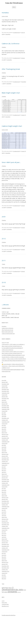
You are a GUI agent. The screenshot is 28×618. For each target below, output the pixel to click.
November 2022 (5, 391)
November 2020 (5, 407)
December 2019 (5, 418)
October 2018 (5, 440)
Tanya (3, 342)
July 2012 (4, 575)
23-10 (4, 282)
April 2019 (4, 431)
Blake (6, 588)
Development (8, 589)
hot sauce (5, 592)
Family (24, 590)
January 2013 (5, 564)
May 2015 (4, 513)
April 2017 (4, 472)
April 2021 (4, 400)
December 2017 (5, 458)
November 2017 (5, 459)
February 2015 (5, 519)
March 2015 (4, 517)
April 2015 (4, 515)
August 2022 (4, 394)
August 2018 (4, 443)
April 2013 (4, 558)
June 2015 (4, 512)
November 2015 (5, 503)
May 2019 (4, 429)
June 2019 (4, 427)
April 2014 (4, 537)
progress (19, 592)
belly (3, 588)
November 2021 (5, 398)
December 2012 (5, 566)
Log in (3, 600)
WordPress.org (5, 606)
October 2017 (5, 461)
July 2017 (4, 467)
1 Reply (3, 264)
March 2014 (4, 539)
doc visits (19, 589)
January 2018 (5, 456)
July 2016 (4, 488)
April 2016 (4, 494)
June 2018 (4, 447)
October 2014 (5, 526)
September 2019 (5, 422)
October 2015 (5, 504)
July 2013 (4, 553)
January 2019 (5, 436)
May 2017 (4, 470)
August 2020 (4, 411)
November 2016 (5, 481)
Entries (4, 602)
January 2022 (5, 396)
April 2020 (4, 416)
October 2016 (5, 483)
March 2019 (4, 432)
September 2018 (5, 441)
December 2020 (5, 405)
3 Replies (4, 220)
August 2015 (4, 508)
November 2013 (5, 546)
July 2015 (4, 510)
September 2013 (5, 549)
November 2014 (5, 524)
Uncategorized (16, 32)
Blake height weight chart (11, 93)
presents (12, 591)
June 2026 (4, 380)
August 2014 (4, 530)
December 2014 (5, 522)
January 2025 (5, 382)
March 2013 (4, 560)
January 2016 (5, 499)
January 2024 (5, 387)
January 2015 (5, 521)
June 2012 (4, 576)
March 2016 (4, 495)
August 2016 (4, 486)
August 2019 (4, 423)
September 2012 (5, 571)
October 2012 (5, 569)
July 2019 (4, 425)
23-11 (4, 261)
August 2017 (4, 465)
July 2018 (4, 445)
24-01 (4, 217)
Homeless (5, 13)
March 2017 (4, 474)
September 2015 (5, 506)
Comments (5, 604)
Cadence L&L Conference (10, 44)
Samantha (7, 34)
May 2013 (4, 557)
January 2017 (5, 477)
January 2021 (5, 403)
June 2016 (4, 490)
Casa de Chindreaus (14, 3)
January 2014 (5, 542)
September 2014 (5, 528)
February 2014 (5, 540)
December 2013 (5, 544)
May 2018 (4, 449)
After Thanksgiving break (11, 69)
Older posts (5, 304)
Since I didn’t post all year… (11, 162)
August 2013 (4, 551)
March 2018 (4, 452)
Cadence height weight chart (12, 126)
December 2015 (5, 501)
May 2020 (4, 414)
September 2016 (5, 485)
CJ (13, 587)
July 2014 (4, 531)
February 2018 (5, 454)
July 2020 (4, 413)
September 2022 (5, 393)
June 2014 (4, 533)
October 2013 (5, 548)
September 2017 (5, 463)
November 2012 (5, 567)
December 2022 (5, 389)
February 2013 (5, 562)
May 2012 (4, 578)
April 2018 (4, 450)
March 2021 (4, 402)
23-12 (4, 239)
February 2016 (5, 497)
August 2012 (4, 573)
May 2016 (4, 492)
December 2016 (5, 479)
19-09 (7, 342)
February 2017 (5, 476)
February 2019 (5, 434)
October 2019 (5, 420)
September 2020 (5, 409)
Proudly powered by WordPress (8, 615)
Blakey (10, 587)
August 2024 (4, 385)
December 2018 (5, 438)
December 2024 (5, 384)
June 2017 (4, 468)
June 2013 (4, 555)
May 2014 (4, 535)
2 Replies (4, 47)
